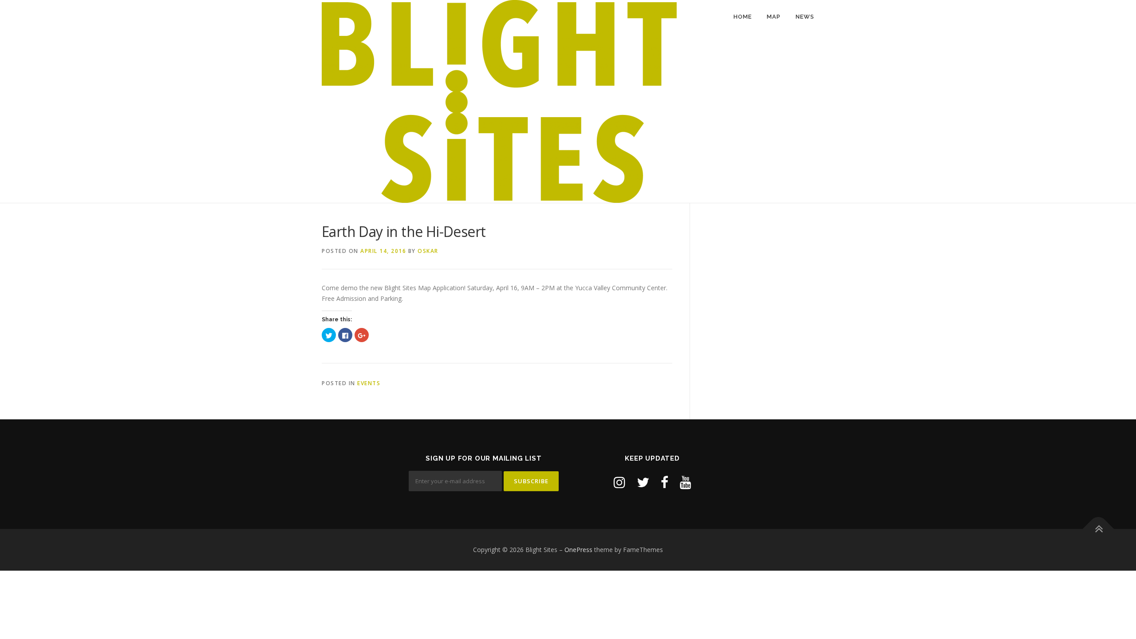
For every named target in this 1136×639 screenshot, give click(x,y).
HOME (743, 16)
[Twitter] (643, 482)
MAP (774, 16)
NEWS (805, 16)
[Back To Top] (1098, 529)
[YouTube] (685, 482)
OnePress (578, 549)
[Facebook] (664, 482)
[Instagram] (619, 482)
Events (368, 383)
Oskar (428, 251)
